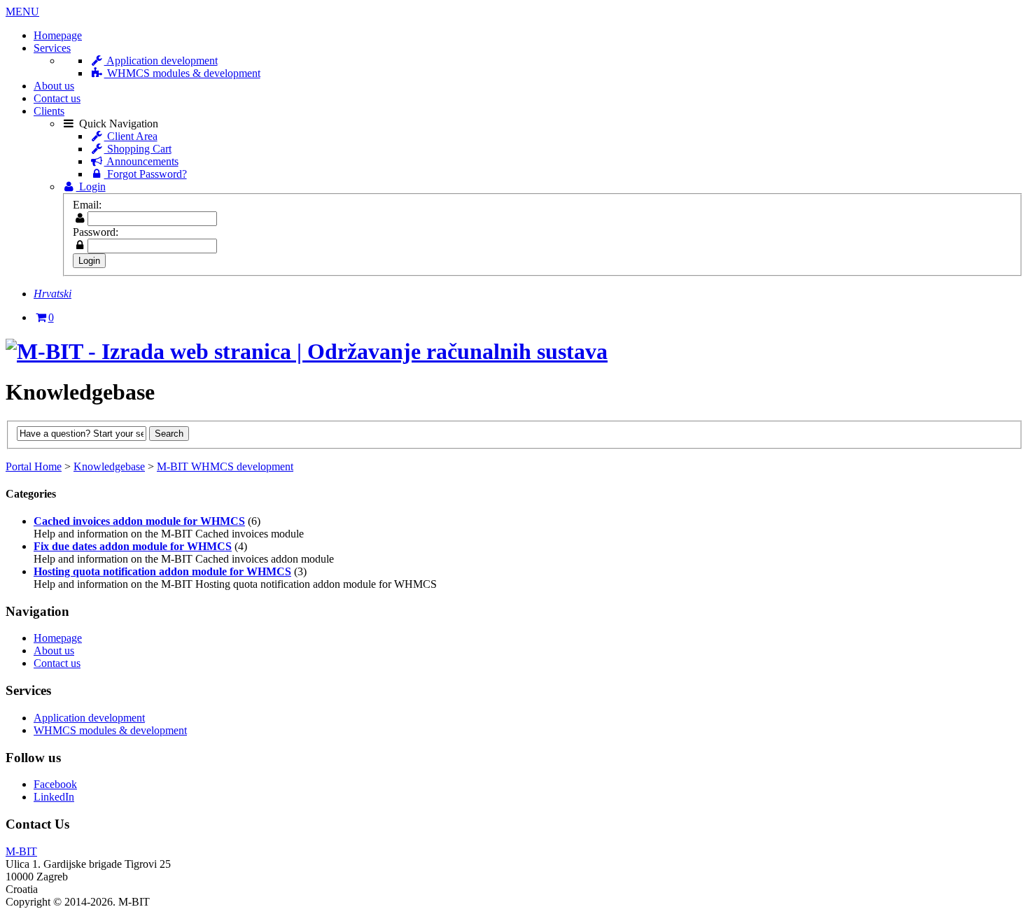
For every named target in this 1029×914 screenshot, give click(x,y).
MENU (22, 11)
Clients (49, 111)
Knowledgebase (109, 466)
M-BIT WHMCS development (225, 466)
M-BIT (21, 851)
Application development (161, 60)
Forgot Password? (145, 174)
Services (52, 48)
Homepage (58, 35)
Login (91, 186)
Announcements (141, 161)
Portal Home (34, 466)
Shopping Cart (138, 149)
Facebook (55, 784)
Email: (87, 205)
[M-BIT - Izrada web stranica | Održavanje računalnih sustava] (307, 351)
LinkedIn (54, 797)
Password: (95, 232)
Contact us (57, 98)
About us (54, 86)
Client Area (131, 136)
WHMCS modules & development (182, 73)
